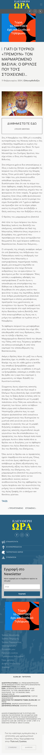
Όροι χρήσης (8, 660)
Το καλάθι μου (8, 649)
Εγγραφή (22, 594)
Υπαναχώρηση (9, 646)
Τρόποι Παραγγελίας (12, 642)
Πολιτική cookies (10, 653)
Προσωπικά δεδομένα (12, 657)
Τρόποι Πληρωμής (10, 639)
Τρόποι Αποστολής (11, 635)
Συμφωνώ (12, 747)
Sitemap (5, 667)
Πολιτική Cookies (18, 741)
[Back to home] (22, 4)
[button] (41, 4)
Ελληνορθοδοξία (31, 81)
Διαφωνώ (28, 747)
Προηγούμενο (16, 508)
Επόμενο (30, 508)
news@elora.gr (8, 694)
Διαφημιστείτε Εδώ (11, 664)
